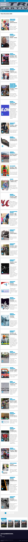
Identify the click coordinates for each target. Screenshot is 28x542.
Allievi (2, 520)
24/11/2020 (12, 417)
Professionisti (11, 212)
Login (26, 540)
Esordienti (15, 85)
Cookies (23, 540)
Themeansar (2, 540)
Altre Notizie (11, 427)
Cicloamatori (11, 84)
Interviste (11, 381)
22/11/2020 (12, 501)
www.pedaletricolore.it (3, 5)
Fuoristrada (11, 53)
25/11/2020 (12, 386)
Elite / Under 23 (11, 68)
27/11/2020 (12, 248)
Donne (14, 84)
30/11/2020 (12, 58)
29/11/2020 (12, 73)
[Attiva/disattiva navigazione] (26, 11)
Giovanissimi (15, 86)
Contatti (20, 540)
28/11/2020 (12, 141)
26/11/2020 (12, 356)
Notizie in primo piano (12, 54)
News (25, 540)
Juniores (10, 520)
